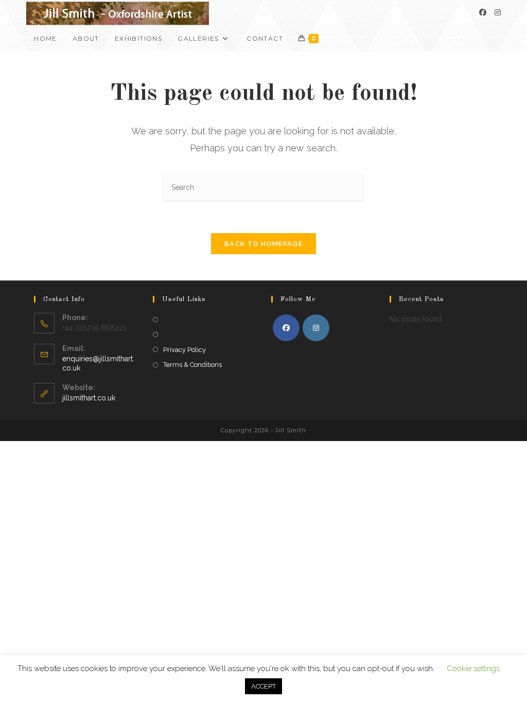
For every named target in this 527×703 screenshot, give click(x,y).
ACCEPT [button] (263, 686)
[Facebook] (482, 12)
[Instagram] (497, 12)
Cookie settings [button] (473, 668)
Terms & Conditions (192, 364)
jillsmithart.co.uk (88, 398)
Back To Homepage (263, 244)
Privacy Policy (184, 350)
